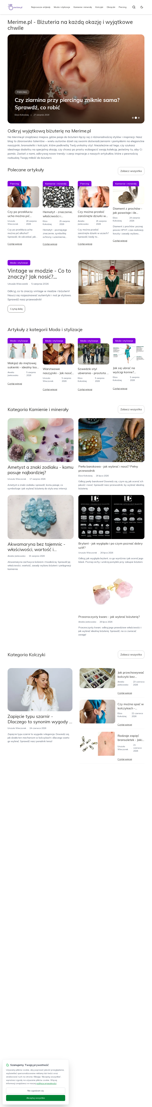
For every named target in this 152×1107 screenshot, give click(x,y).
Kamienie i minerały (83, 7)
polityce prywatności (46, 1083)
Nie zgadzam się (35, 1090)
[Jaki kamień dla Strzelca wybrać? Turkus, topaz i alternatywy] (76, 78)
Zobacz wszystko (131, 171)
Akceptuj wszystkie (35, 1098)
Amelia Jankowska (16, 556)
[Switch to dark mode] (141, 7)
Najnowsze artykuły (40, 7)
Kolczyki (99, 7)
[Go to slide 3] (139, 118)
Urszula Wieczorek (17, 479)
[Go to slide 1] (133, 118)
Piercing (122, 7)
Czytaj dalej (16, 308)
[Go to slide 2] (136, 118)
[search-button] (134, 7)
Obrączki (111, 7)
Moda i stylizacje (62, 7)
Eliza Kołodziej (22, 114)
